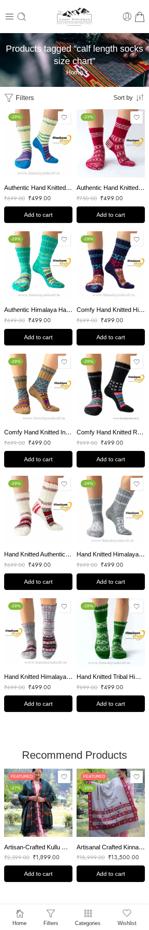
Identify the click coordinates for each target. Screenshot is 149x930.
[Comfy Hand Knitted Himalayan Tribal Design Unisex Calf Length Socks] (111, 265)
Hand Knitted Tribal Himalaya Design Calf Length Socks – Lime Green (111, 676)
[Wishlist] (64, 117)
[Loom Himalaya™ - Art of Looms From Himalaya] (74, 16)
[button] (38, 214)
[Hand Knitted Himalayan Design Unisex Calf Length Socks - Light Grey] (111, 510)
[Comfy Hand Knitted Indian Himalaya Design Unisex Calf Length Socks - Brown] (38, 388)
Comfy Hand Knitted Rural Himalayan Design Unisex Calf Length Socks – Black (111, 432)
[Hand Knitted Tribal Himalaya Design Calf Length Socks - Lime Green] (111, 632)
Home (74, 72)
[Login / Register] (127, 17)
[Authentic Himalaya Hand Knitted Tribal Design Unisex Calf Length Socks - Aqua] (38, 265)
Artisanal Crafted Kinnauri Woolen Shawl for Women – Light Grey (111, 847)
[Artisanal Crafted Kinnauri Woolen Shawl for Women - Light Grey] (111, 803)
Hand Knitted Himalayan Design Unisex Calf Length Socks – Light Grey (111, 554)
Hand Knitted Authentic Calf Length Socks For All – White (38, 554)
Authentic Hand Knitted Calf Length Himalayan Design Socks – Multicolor (38, 187)
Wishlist (127, 923)
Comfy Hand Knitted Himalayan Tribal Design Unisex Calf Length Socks (111, 309)
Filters (24, 97)
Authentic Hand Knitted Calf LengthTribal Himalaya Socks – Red (111, 187)
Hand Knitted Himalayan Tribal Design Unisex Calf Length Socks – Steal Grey (38, 676)
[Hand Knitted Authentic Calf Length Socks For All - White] (38, 510)
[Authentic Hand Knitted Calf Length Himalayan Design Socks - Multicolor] (38, 143)
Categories (88, 923)
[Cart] (140, 17)
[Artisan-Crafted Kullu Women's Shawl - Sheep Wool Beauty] (38, 803)
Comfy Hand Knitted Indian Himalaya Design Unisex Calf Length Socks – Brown (38, 432)
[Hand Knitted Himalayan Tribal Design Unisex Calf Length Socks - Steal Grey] (38, 632)
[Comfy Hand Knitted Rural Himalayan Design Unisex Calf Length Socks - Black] (111, 388)
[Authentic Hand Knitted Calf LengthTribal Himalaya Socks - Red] (111, 143)
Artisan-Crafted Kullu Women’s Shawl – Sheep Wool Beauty (38, 847)
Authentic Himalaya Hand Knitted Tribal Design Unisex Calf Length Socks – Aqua (38, 309)
